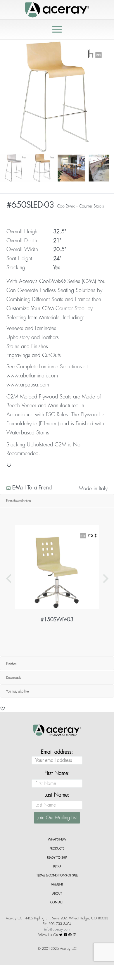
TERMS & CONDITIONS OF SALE (57, 875)
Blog (57, 866)
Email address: (57, 752)
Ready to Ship (57, 857)
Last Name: (57, 794)
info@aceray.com (57, 929)
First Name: (57, 773)
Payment (57, 884)
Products (57, 848)
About (57, 893)
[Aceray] (57, 9)
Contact (57, 902)
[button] (2, 708)
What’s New (57, 839)
